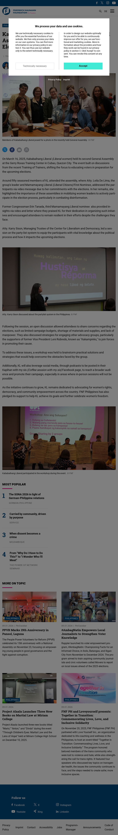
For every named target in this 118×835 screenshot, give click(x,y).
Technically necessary (35, 66)
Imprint (66, 79)
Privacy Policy (54, 79)
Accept (83, 66)
